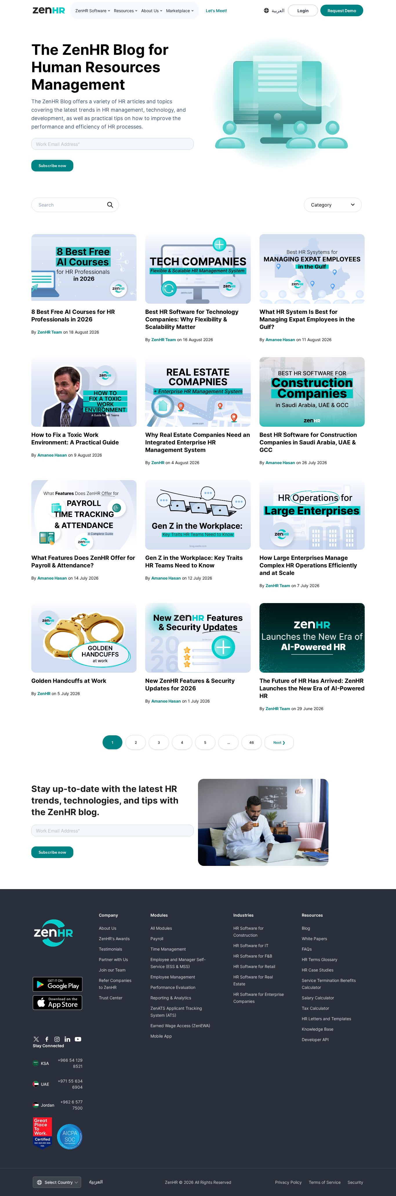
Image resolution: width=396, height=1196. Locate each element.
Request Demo (342, 10)
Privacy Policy (288, 1182)
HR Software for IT (250, 945)
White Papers (314, 938)
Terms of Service (325, 1182)
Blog (306, 928)
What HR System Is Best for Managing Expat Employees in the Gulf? (307, 319)
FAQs (307, 949)
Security (355, 1182)
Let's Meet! (216, 10)
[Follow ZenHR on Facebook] (46, 1039)
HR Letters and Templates (326, 1018)
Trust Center (110, 997)
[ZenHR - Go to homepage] (53, 933)
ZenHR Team (49, 332)
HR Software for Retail (254, 966)
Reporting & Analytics (170, 997)
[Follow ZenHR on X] (36, 1039)
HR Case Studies (317, 969)
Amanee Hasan (280, 339)
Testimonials (110, 949)
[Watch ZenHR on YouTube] (78, 1039)
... (228, 742)
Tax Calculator (315, 1008)
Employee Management (172, 976)
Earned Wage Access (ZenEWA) (180, 1025)
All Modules (161, 928)
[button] (92, 11)
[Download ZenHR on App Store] (58, 1002)
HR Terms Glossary (319, 959)
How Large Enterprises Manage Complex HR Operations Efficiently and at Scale (308, 565)
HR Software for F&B (252, 955)
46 (251, 742)
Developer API (315, 1039)
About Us (107, 928)
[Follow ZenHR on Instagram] (57, 1039)
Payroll (156, 938)
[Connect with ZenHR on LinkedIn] (67, 1039)
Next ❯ (279, 742)
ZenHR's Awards (114, 938)
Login (303, 10)
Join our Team (112, 969)
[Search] (110, 205)
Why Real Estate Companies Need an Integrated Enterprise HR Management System (197, 442)
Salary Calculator (318, 997)
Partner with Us (113, 959)
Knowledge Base (317, 1029)
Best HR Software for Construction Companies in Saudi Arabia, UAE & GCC (308, 442)
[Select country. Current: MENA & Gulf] (266, 10)
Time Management (168, 949)
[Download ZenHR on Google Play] (58, 984)
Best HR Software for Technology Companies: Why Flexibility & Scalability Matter (192, 319)
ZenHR (157, 462)
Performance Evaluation (172, 987)
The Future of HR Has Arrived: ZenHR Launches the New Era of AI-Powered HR (312, 688)
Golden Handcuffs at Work (68, 680)
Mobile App (161, 1036)
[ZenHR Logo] (49, 10)
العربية (278, 10)
